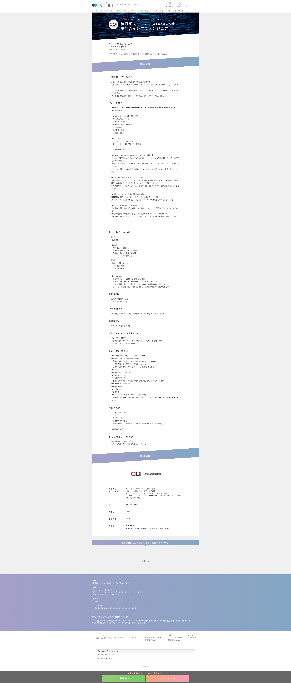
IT (116, 590)
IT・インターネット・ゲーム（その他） (129, 592)
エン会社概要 (192, 637)
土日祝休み (104, 608)
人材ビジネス (116, 594)
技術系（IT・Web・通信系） (102, 583)
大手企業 (96, 608)
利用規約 (147, 635)
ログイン (187, 6)
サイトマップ (192, 635)
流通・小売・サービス (100, 594)
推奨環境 (170, 635)
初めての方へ (170, 6)
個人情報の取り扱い (151, 640)
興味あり (125, 678)
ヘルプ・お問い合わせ (175, 637)
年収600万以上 (132, 608)
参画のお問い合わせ (174, 640)
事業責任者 (113, 608)
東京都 (95, 601)
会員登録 (179, 6)
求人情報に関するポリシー (153, 637)
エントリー (169, 678)
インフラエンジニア (122, 583)
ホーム (146, 561)
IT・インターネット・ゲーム (102, 590)
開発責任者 (122, 608)
